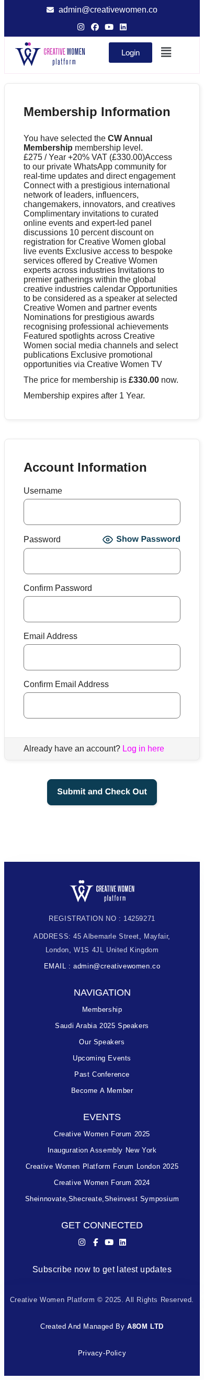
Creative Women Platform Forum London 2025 (102, 1166)
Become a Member (102, 1090)
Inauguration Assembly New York (102, 1150)
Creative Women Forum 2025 (102, 1134)
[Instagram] (81, 27)
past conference (102, 1074)
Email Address (50, 636)
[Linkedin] (123, 27)
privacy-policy (102, 1353)
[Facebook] (95, 27)
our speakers (101, 1042)
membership (102, 1009)
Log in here (143, 748)
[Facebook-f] (95, 1242)
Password (42, 539)
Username (43, 490)
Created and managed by (102, 1326)
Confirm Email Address (66, 684)
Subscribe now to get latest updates (102, 1269)
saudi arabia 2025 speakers (102, 1026)
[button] (166, 52)
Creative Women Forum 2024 (102, 1183)
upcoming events (102, 1058)
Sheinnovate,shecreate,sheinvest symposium (102, 1199)
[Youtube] (109, 27)
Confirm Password (58, 588)
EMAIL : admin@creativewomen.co (102, 966)
